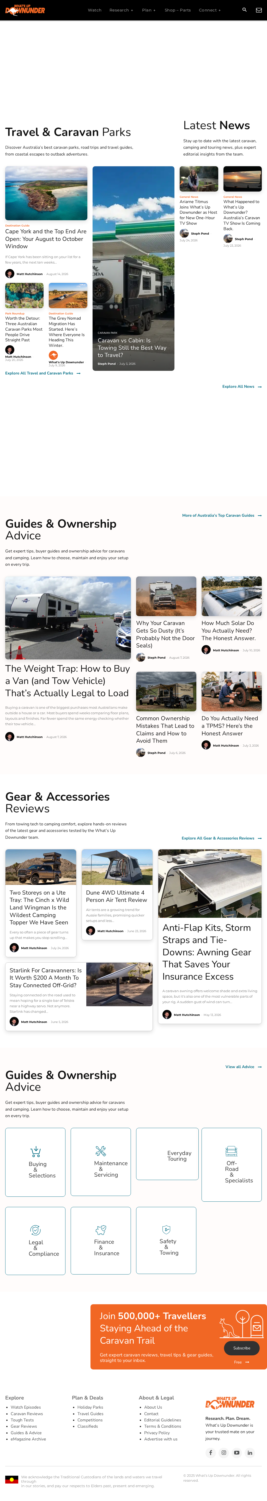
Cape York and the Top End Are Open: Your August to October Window (46, 239)
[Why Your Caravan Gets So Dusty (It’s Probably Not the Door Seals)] (166, 596)
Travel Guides (90, 1414)
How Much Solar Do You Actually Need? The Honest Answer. (229, 630)
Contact (151, 1414)
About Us (153, 1407)
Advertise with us (161, 1439)
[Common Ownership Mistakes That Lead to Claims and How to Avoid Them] (166, 691)
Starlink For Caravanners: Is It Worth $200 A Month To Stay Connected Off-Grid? (46, 978)
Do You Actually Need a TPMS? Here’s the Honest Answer (230, 725)
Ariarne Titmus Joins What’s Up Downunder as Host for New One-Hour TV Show (198, 212)
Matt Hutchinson (30, 274)
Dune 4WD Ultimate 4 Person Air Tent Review (116, 896)
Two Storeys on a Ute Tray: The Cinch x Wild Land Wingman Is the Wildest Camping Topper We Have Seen (39, 907)
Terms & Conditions (162, 1426)
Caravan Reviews (27, 1414)
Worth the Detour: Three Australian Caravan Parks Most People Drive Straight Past (24, 329)
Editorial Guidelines (162, 1420)
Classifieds (87, 1426)
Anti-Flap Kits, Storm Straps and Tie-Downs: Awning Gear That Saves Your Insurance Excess (206, 952)
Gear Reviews (24, 1426)
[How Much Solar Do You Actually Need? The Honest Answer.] (232, 596)
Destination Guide (17, 225)
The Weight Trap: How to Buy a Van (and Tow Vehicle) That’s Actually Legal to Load (67, 681)
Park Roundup (15, 313)
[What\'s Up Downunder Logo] (38, 10)
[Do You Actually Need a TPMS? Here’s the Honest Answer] (232, 691)
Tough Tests (22, 1420)
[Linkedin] (250, 1453)
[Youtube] (237, 1453)
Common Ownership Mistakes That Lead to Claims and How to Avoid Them (165, 729)
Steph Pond (200, 233)
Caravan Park (107, 333)
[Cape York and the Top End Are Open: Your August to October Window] (46, 193)
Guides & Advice (26, 1433)
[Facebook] (210, 1453)
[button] (244, 10)
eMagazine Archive (28, 1439)
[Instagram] (224, 1453)
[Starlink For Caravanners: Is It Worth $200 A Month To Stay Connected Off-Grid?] (119, 984)
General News (189, 197)
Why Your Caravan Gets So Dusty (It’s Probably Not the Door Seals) (165, 634)
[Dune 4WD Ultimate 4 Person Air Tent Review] (117, 867)
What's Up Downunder (66, 362)
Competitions (90, 1420)
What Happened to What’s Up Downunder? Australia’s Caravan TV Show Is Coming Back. (241, 215)
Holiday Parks (90, 1407)
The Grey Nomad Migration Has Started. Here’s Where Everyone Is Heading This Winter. (67, 331)
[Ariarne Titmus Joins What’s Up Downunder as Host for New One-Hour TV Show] (199, 179)
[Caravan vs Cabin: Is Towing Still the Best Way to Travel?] (134, 268)
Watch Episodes (26, 1407)
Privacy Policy (157, 1433)
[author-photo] (10, 274)
